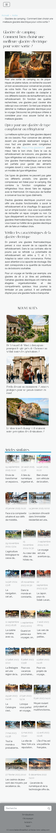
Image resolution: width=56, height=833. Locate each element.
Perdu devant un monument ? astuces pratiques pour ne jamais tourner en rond (28, 390)
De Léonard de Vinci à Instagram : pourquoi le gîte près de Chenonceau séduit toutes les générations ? (27, 348)
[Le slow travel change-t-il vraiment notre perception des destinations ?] (28, 411)
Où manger (28, 818)
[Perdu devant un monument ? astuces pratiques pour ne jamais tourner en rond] (28, 370)
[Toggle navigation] (6, 4)
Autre (15, 15)
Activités (28, 822)
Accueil (5, 15)
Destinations (28, 814)
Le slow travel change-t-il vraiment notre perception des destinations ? (26, 430)
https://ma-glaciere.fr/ (33, 147)
